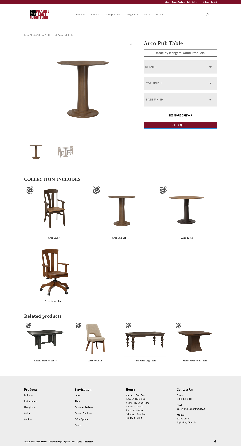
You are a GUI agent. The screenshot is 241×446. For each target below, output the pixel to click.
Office (147, 14)
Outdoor (160, 14)
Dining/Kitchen (113, 14)
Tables (49, 35)
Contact (214, 2)
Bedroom (80, 14)
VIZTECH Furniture (86, 442)
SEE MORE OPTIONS (180, 115)
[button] (131, 43)
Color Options (192, 2)
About (167, 2)
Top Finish (154, 83)
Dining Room (30, 401)
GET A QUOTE (180, 125)
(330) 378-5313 (184, 399)
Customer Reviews (84, 407)
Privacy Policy (54, 442)
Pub (55, 35)
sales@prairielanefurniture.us (191, 409)
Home (26, 35)
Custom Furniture (178, 2)
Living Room (132, 14)
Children (95, 14)
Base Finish (154, 99)
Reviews (206, 2)
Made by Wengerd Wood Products (180, 53)
